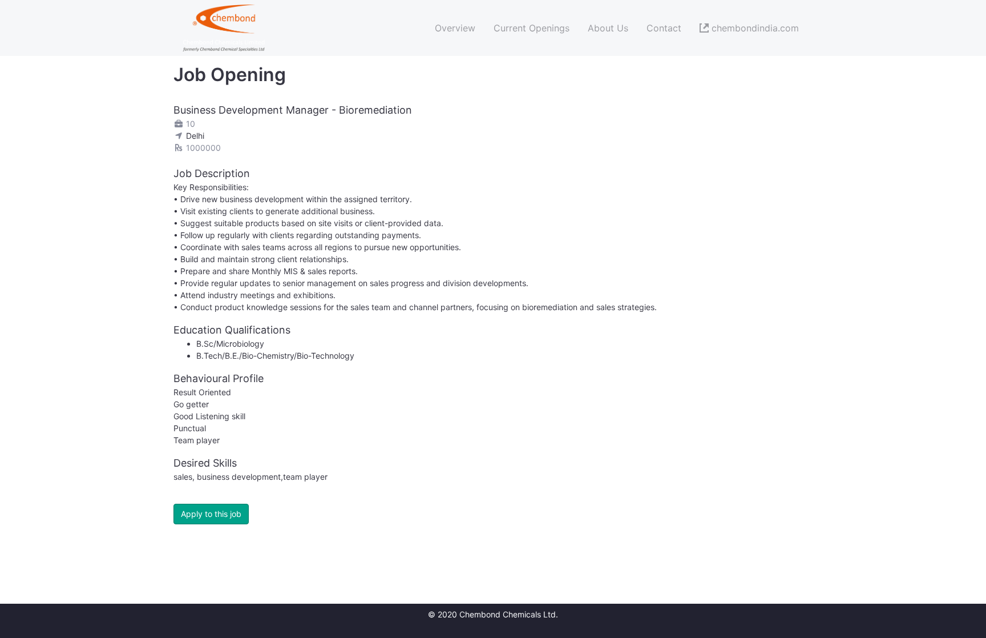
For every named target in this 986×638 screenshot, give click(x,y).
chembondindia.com (754, 28)
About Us (608, 28)
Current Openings (531, 28)
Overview (455, 28)
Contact (663, 28)
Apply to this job (211, 514)
